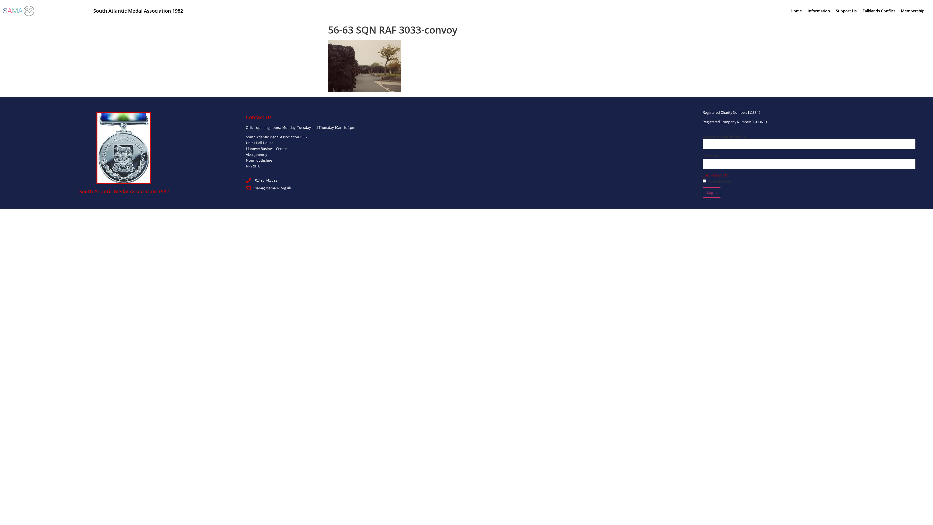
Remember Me (718, 181)
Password (710, 156)
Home (796, 11)
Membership (912, 11)
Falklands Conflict (879, 11)
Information (819, 11)
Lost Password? (715, 175)
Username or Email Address (725, 136)
